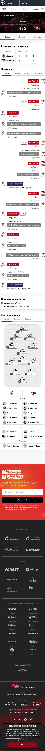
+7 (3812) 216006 (24, 703)
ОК (22, 745)
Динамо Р (22, 37)
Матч (6, 73)
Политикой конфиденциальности (16, 509)
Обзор (7, 37)
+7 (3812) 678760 (37, 703)
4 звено (38, 319)
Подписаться (22, 499)
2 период (28, 73)
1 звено (7, 319)
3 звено (28, 319)
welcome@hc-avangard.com (22, 712)
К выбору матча (9, 16)
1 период (17, 73)
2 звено (17, 319)
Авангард (37, 37)
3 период (38, 73)
